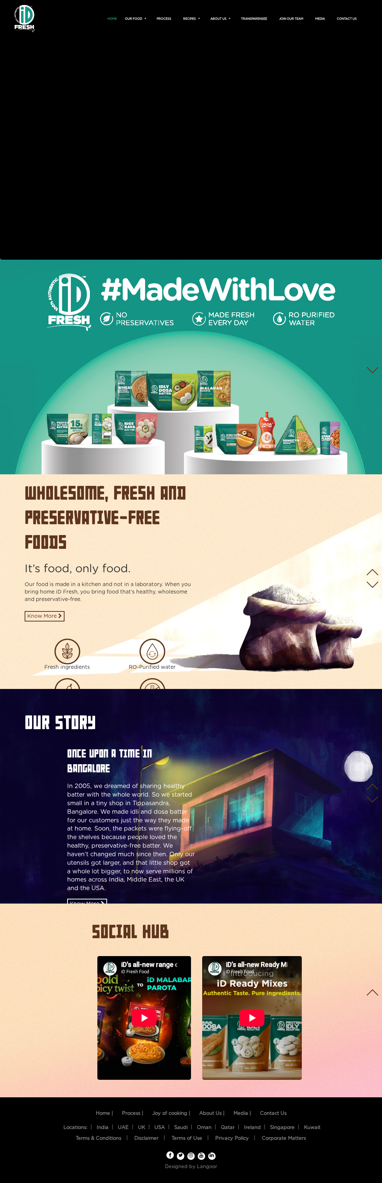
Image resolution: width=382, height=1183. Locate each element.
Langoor (207, 1166)
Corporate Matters (284, 1138)
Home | (104, 1113)
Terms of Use (187, 1138)
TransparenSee (254, 19)
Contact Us (273, 1113)
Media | (242, 1113)
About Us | (212, 1113)
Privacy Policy (232, 1138)
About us (219, 19)
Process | (132, 1113)
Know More (42, 616)
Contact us (347, 19)
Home (112, 19)
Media (320, 19)
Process (164, 19)
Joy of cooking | (171, 1113)
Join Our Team (291, 19)
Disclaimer (146, 1138)
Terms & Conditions (98, 1138)
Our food (134, 19)
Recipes (190, 19)
